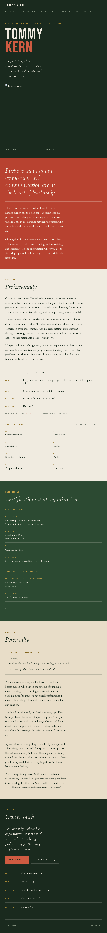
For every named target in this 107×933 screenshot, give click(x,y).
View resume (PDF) (45, 860)
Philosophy (11, 11)
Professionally (29, 11)
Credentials (48, 11)
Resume (77, 11)
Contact (88, 11)
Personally (64, 11)
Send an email (17, 860)
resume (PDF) (31, 413)
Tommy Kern (14, 5)
